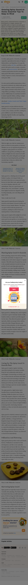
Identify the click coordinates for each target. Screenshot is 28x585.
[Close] (25, 280)
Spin (14, 289)
